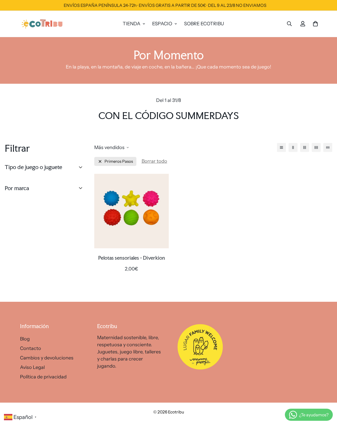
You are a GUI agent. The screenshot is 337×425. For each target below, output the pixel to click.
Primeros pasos (119, 161)
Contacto (30, 348)
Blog (25, 339)
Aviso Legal (32, 367)
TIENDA (131, 24)
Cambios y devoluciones (46, 358)
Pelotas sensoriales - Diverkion (131, 258)
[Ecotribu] (42, 24)
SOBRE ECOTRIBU (204, 24)
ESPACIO (162, 24)
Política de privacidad (43, 377)
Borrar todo (154, 161)
